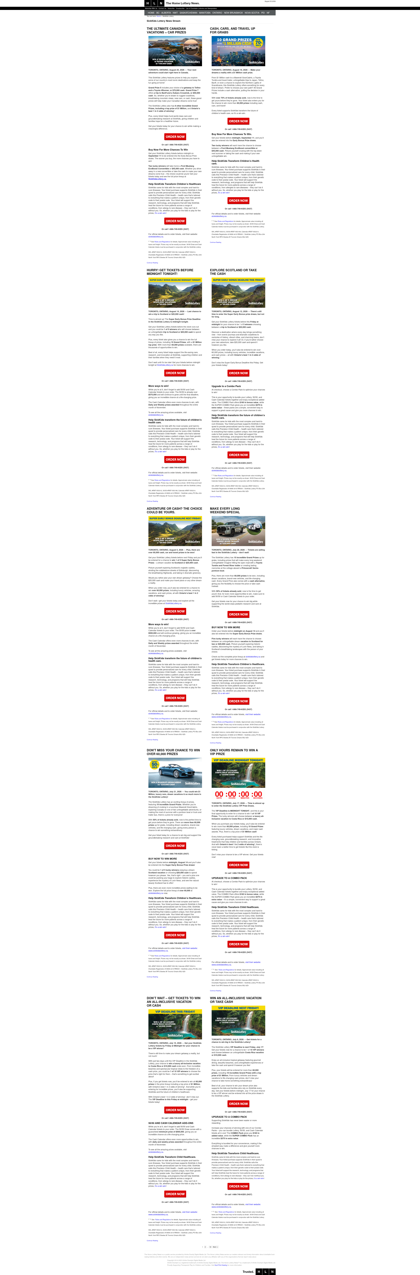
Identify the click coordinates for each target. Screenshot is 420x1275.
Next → (215, 1247)
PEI (263, 12)
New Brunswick (233, 12)
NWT (175, 12)
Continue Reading (152, 263)
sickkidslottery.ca (155, 236)
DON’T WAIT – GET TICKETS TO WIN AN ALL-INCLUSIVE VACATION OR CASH (173, 1001)
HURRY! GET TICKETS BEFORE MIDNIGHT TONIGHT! (170, 272)
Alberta (166, 12)
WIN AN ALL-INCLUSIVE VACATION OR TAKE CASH (235, 1000)
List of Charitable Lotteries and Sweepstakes (201, 8)
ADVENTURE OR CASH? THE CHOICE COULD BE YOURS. (174, 510)
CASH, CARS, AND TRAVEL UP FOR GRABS (232, 30)
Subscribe (171, 8)
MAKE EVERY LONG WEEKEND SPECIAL (225, 510)
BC (157, 12)
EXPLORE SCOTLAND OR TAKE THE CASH (233, 272)
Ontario (217, 12)
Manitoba (204, 12)
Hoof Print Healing (221, 1265)
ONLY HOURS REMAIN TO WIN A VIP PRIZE (234, 752)
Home (151, 12)
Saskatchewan (188, 12)
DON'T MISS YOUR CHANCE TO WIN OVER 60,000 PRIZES (173, 752)
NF (268, 12)
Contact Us (162, 8)
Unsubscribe (180, 8)
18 (210, 1247)
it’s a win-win (160, 212)
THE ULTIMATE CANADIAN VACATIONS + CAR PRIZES (166, 30)
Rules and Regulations (162, 241)
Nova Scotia (252, 12)
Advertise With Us (151, 8)
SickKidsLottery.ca (165, 364)
